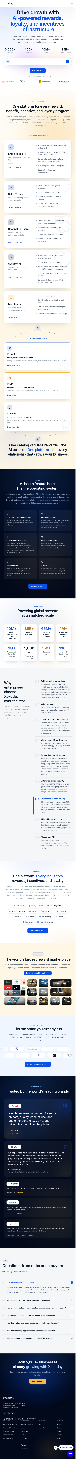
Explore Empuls (13, 167)
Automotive (20, 906)
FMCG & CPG (47, 911)
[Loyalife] (31, 1419)
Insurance (18, 916)
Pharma (60, 916)
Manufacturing (46, 916)
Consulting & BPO (55, 906)
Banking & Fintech (37, 906)
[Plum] (19, 1419)
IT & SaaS (31, 916)
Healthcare (62, 911)
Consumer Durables (18, 911)
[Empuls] (8, 1419)
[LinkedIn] (4, 1413)
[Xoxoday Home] (7, 3)
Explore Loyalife (14, 242)
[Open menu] (72, 4)
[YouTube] (12, 1413)
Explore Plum (12, 318)
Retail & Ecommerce (46, 922)
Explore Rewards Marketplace (38, 973)
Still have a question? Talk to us (13, 1272)
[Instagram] (8, 1413)
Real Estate (29, 922)
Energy (34, 911)
